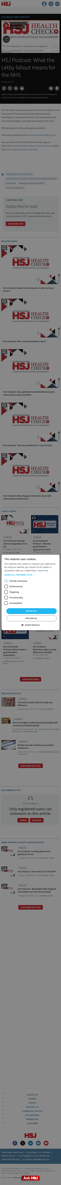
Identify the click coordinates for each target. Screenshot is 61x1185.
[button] (30, 575)
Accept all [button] (31, 611)
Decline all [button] (31, 618)
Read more (43, 570)
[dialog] (31, 592)
